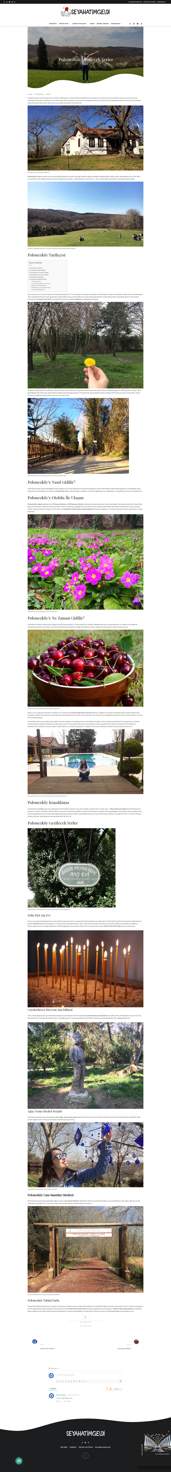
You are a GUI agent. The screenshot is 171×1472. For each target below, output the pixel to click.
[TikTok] (7, 2)
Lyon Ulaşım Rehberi (162, 1454)
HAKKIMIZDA (161, 2)
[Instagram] (14, 2)
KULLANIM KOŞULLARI (135, 2)
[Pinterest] (12, 2)
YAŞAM (92, 23)
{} (82, 1381)
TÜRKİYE (81, 54)
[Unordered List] (71, 1381)
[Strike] (65, 1381)
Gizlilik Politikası (149, 2)
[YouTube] (9, 2)
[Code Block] (77, 1381)
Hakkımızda (115, 23)
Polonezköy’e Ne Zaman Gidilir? (39, 275)
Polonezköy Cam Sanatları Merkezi (41, 287)
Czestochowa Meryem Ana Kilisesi (41, 283)
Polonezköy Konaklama (37, 277)
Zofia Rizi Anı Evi (36, 281)
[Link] (79, 1381)
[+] (85, 1381)
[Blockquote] (74, 1381)
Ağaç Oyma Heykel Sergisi (39, 285)
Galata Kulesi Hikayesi (47, 1346)
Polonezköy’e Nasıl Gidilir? (37, 270)
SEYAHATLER (63, 23)
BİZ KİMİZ (64, 1447)
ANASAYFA (53, 23)
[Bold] (57, 1381)
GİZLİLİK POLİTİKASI (85, 1447)
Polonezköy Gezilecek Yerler (38, 279)
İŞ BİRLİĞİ (73, 1447)
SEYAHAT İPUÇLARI (79, 23)
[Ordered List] (68, 1381)
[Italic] (60, 1381)
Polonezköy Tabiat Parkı (38, 289)
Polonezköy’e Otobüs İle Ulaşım (39, 272)
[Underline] (63, 1381)
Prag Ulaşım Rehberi (124, 1346)
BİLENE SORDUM (103, 23)
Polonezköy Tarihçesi (36, 268)
